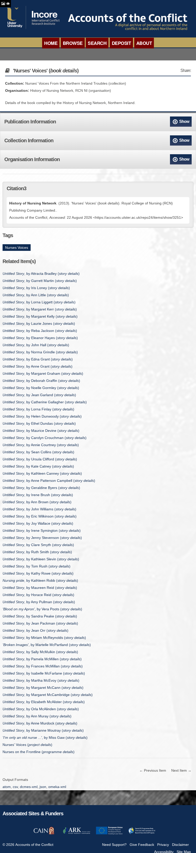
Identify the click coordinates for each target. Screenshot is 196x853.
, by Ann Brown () (37, 502)
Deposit (121, 43)
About (144, 43)
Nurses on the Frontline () (39, 752)
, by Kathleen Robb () (40, 580)
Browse (73, 43)
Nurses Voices (16, 247)
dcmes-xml (29, 787)
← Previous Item (152, 770)
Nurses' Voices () (27, 745)
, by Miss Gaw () (45, 737)
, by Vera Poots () (42, 609)
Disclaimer (180, 845)
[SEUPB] (142, 834)
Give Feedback (142, 845)
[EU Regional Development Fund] (109, 834)
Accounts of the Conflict (34, 845)
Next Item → (181, 770)
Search (97, 43)
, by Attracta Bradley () (41, 274)
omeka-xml (57, 787)
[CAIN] (44, 834)
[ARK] (76, 834)
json (43, 787)
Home (50, 43)
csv (15, 787)
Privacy (163, 845)
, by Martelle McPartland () (47, 645)
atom (7, 787)
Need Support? (114, 845)
